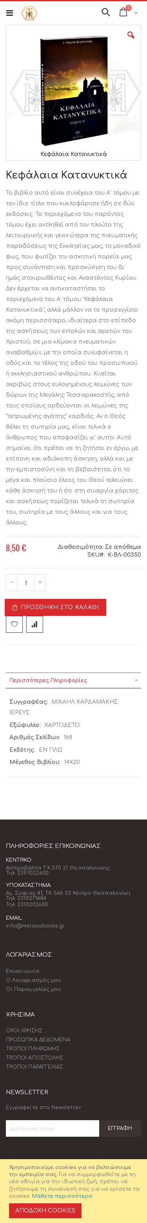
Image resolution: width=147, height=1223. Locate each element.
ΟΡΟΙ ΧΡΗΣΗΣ (24, 1030)
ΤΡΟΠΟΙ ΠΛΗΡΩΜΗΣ (33, 1049)
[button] (131, 41)
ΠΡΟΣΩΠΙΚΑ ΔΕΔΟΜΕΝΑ (38, 1040)
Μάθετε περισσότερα (62, 1196)
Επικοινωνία (22, 971)
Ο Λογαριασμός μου (33, 980)
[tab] (73, 680)
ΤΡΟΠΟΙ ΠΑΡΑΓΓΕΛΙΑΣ (34, 1067)
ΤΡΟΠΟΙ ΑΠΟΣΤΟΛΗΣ (34, 1058)
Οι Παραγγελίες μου (33, 989)
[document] (74, 1191)
